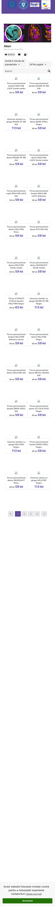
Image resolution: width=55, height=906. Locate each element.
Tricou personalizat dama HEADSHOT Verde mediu (38, 265)
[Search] (49, 71)
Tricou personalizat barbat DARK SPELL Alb (16, 408)
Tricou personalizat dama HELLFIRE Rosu (16, 229)
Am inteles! (27, 901)
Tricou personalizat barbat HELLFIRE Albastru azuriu (16, 337)
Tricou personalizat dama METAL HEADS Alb (39, 372)
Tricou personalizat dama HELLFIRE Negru (38, 337)
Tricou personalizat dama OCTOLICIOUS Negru (39, 408)
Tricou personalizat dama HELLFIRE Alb (16, 371)
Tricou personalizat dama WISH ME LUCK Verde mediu (38, 157)
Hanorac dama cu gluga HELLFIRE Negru (39, 480)
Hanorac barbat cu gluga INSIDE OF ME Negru (39, 301)
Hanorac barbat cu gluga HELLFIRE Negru (16, 444)
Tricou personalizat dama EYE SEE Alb (38, 227)
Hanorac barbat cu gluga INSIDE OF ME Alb (16, 121)
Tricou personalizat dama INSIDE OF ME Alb (16, 157)
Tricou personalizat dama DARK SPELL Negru (38, 121)
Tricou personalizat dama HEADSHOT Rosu (16, 480)
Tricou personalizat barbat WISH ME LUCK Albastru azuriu (38, 195)
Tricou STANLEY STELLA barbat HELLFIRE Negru (16, 301)
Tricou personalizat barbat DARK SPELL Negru (38, 444)
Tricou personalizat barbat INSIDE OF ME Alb (39, 86)
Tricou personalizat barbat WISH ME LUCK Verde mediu (16, 86)
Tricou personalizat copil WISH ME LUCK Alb (16, 193)
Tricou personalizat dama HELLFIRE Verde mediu (16, 265)
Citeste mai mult (34, 894)
